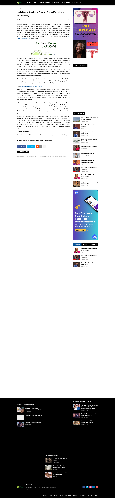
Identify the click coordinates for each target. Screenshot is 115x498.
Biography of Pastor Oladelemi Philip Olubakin (89, 132)
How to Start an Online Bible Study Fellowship (60, 473)
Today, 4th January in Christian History (31, 86)
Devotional (22, 8)
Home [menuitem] (29, 2)
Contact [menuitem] (75, 2)
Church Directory (47, 495)
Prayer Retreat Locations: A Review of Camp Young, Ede (60, 466)
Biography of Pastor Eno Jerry (89, 146)
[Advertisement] (94, 97)
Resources (75, 495)
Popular (77, 244)
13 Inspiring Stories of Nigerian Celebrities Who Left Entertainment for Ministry (89, 407)
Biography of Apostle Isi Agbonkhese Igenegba (87, 161)
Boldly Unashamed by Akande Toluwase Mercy (89, 139)
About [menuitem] (35, 2)
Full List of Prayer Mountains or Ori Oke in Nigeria (89, 118)
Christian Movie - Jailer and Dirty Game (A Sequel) (88, 414)
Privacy (96, 495)
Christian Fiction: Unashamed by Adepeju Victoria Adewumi (33, 416)
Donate (55, 495)
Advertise (82, 495)
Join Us (61, 495)
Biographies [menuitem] (66, 2)
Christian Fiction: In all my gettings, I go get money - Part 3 (33, 409)
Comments (94, 244)
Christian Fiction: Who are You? (33, 422)
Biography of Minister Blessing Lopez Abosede (89, 175)
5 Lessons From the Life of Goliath (60, 459)
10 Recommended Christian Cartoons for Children (88, 421)
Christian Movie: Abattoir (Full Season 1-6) (89, 168)
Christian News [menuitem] (45, 2)
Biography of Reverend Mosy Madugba (88, 125)
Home (18, 8)
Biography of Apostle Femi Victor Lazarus (88, 154)
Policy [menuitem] (82, 2)
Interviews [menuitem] (55, 2)
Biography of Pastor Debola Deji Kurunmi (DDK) (89, 182)
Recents (85, 244)
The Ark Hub (68, 495)
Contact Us (90, 495)
